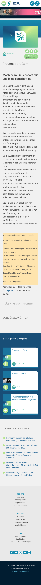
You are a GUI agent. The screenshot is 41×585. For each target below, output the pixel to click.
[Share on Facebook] (31, 51)
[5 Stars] (36, 55)
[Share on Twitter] (27, 51)
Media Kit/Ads (20, 525)
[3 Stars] (31, 55)
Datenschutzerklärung (20, 571)
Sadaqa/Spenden (20, 505)
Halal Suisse (21, 539)
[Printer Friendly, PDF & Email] (35, 51)
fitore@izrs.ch (9, 290)
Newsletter (20, 519)
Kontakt (20, 517)
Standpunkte (20, 500)
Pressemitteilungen (20, 522)
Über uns (20, 497)
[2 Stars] (29, 55)
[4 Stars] (33, 55)
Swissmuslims (20, 536)
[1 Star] (27, 55)
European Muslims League (20, 542)
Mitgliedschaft (20, 503)
